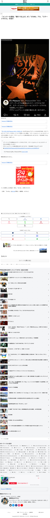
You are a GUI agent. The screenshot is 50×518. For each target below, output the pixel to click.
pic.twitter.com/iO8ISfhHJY (32, 148)
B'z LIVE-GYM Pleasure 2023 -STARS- (8, 213)
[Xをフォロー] (37, 233)
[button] (25, 225)
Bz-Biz (13, 191)
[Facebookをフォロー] (13, 236)
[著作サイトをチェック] (13, 233)
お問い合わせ (41, 512)
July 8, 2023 (25, 151)
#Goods (20, 148)
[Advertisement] (25, 29)
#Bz (5, 148)
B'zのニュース (27, 213)
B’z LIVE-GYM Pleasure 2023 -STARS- (11, 131)
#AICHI (23, 148)
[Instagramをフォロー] (37, 236)
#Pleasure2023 (14, 148)
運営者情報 (25, 514)
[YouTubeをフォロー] (13, 239)
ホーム (9, 512)
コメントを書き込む (25, 260)
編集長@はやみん (14, 498)
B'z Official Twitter (20, 213)
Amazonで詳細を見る (7, 121)
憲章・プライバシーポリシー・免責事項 (25, 512)
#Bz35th (8, 148)
